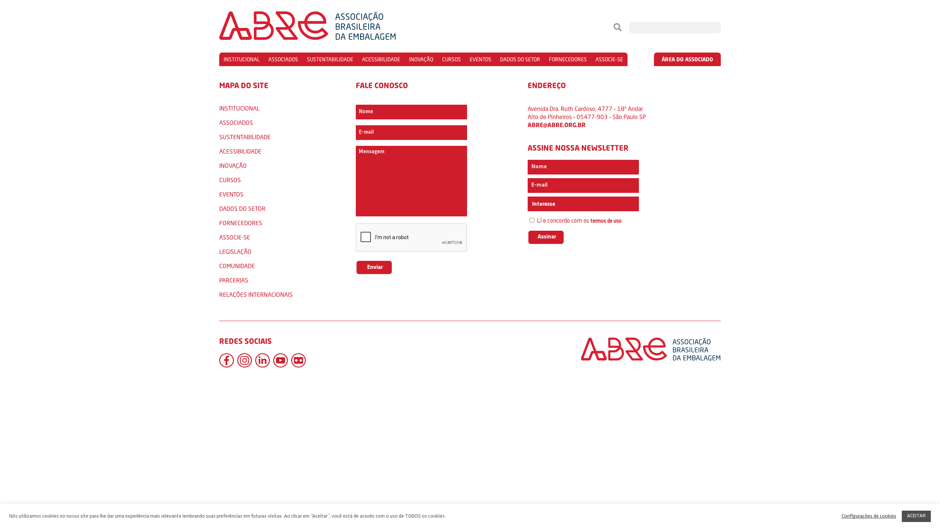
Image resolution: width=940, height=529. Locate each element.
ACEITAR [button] (916, 516)
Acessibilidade (381, 59)
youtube (280, 360)
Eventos (480, 59)
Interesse (543, 204)
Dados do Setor (520, 59)
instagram (244, 360)
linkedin (262, 360)
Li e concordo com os (578, 221)
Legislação (235, 251)
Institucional (242, 59)
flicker (298, 360)
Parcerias (233, 280)
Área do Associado (687, 59)
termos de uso (606, 221)
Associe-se (609, 59)
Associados (283, 59)
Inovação (421, 59)
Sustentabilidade (330, 59)
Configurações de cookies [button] (869, 516)
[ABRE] (329, 27)
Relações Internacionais (256, 294)
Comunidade (237, 265)
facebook (226, 360)
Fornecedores (568, 59)
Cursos (451, 59)
